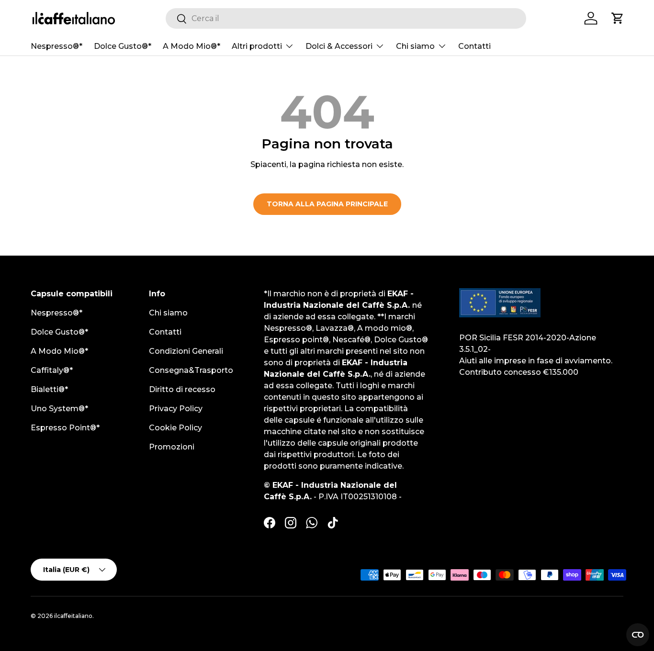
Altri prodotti (257, 46)
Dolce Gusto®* (122, 46)
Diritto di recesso (182, 389)
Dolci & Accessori (338, 46)
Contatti (474, 46)
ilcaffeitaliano (73, 615)
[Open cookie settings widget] (637, 634)
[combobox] (346, 18)
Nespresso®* (56, 46)
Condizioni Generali (186, 351)
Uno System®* (59, 408)
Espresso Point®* (65, 427)
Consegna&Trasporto (191, 370)
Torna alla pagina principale (327, 204)
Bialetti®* (49, 389)
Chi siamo (415, 46)
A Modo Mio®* (191, 46)
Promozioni (171, 446)
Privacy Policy (176, 408)
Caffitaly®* (52, 370)
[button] (617, 18)
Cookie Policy (175, 427)
